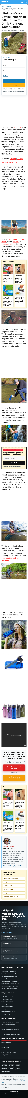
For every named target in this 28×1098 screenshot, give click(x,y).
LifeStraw (17, 127)
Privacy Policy (5, 1047)
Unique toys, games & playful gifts (10, 983)
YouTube (11, 1068)
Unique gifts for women (7, 1001)
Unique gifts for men (6, 999)
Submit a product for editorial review (10, 1034)
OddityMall (7, 910)
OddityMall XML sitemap (7, 1054)
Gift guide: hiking (8, 889)
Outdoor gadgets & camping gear (10, 981)
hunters (16, 242)
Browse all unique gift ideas (11, 896)
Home (2, 6)
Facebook (4, 1065)
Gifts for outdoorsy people (8, 1011)
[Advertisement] (14, 111)
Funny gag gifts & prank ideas (9, 976)
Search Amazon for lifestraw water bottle (14, 778)
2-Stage (20, 159)
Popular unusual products (8, 1024)
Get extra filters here (9, 163)
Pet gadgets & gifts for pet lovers (9, 986)
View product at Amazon (14, 81)
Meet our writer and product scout (10, 1032)
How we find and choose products (10, 1029)
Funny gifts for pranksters (8, 1014)
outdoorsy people (8, 244)
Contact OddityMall (6, 1042)
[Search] (25, 1)
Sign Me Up (14, 463)
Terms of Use (4, 1045)
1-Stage (13, 159)
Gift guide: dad (8, 885)
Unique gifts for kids (6, 1009)
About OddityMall (5, 1027)
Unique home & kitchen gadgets (9, 973)
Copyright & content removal (8, 1052)
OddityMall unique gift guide (8, 996)
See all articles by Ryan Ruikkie (12, 865)
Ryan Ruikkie (6, 30)
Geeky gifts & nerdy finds (7, 978)
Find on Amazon (14, 85)
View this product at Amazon (14, 767)
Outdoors (8, 6)
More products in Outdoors (11, 878)
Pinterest (18, 1065)
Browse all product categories (9, 988)
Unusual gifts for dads (7, 1004)
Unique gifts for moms (7, 1006)
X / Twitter (11, 1065)
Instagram (4, 1068)
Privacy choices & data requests (9, 1050)
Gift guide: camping (9, 882)
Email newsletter (6, 1071)
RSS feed (18, 1068)
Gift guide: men (8, 893)
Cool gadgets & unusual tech (8, 971)
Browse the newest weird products (10, 1022)
